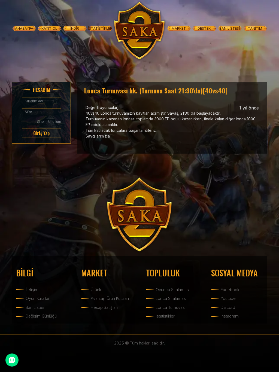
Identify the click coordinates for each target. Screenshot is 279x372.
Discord (228, 307)
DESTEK (204, 28)
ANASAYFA (24, 28)
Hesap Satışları (104, 307)
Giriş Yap (41, 133)
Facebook (230, 289)
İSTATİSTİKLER (100, 28)
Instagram (230, 316)
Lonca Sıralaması (171, 298)
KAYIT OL (49, 28)
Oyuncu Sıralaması (173, 289)
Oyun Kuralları (38, 298)
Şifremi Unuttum (49, 122)
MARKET (179, 28)
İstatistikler (165, 316)
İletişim (32, 289)
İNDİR (74, 28)
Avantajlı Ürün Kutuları (110, 298)
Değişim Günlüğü (41, 316)
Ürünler (97, 289)
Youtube (228, 298)
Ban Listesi (35, 307)
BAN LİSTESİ (229, 28)
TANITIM (255, 28)
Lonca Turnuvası (171, 307)
